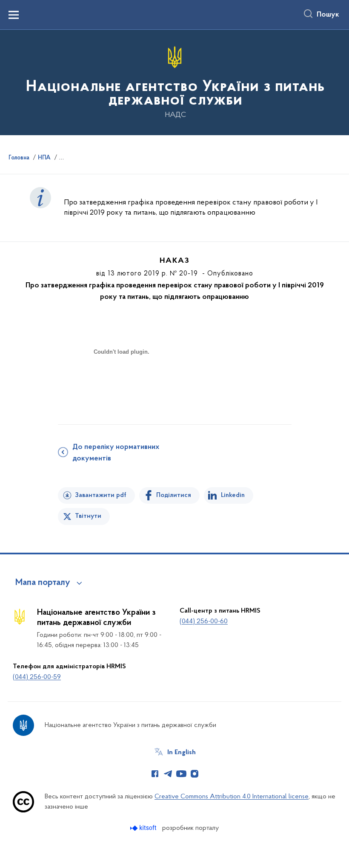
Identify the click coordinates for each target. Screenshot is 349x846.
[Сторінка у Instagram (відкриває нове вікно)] (194, 774)
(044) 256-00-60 (204, 621)
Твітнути (88, 516)
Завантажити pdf (100, 495)
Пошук (328, 15)
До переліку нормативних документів (115, 453)
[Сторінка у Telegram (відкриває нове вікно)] (168, 774)
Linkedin (233, 495)
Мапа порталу (42, 583)
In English (181, 752)
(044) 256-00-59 (37, 677)
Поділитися (173, 495)
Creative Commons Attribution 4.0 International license (231, 796)
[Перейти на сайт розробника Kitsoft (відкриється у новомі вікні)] (144, 828)
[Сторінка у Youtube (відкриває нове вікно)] (181, 774)
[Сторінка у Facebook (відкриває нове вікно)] (155, 774)
